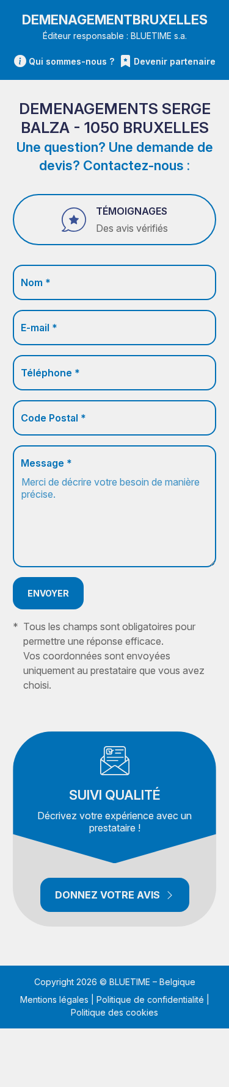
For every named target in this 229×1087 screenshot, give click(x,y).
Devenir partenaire (175, 61)
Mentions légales (54, 999)
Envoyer (48, 593)
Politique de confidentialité (150, 999)
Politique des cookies (114, 1012)
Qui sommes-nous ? (71, 61)
